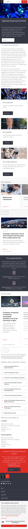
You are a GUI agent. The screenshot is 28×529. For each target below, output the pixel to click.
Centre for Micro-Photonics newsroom (12, 358)
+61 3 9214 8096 (11, 464)
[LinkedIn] (8, 483)
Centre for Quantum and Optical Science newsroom (13, 355)
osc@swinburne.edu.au (14, 465)
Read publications (7, 276)
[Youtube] (4, 483)
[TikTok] (10, 483)
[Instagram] (6, 483)
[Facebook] (1, 483)
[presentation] (6, 213)
